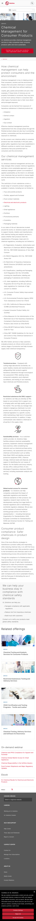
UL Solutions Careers (10, 815)
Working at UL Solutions (10, 811)
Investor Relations (9, 880)
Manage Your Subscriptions (12, 854)
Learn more (15, 906)
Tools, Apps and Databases (12, 832)
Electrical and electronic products (15, 202)
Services (5, 59)
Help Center (7, 828)
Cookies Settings (18, 910)
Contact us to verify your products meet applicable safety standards (17, 50)
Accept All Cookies (18, 917)
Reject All (18, 914)
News (5, 872)
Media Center (8, 876)
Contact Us (7, 850)
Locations (6, 858)
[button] (2, 3)
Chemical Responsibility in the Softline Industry (16, 763)
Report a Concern (9, 837)
